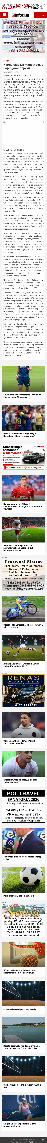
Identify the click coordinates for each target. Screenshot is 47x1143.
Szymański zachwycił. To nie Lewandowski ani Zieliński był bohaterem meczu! (18, 547)
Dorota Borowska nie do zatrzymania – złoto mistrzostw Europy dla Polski (22, 1047)
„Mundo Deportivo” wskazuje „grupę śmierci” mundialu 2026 (21, 665)
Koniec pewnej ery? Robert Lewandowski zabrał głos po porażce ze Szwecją (23, 506)
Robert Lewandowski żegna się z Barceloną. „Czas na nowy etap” (19, 434)
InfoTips (16, 72)
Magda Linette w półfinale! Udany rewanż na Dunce (19, 1125)
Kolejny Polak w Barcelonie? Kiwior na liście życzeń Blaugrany (22, 396)
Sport (6, 61)
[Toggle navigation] (4, 14)
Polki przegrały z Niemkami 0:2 (18, 896)
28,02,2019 (7, 72)
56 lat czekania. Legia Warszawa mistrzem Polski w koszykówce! (19, 971)
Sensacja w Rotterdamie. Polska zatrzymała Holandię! (19, 742)
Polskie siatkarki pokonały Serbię (19, 1009)
